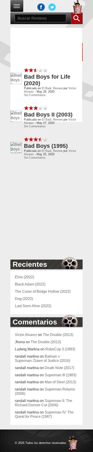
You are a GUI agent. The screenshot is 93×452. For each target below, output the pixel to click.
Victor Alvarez (26, 335)
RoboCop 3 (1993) (60, 349)
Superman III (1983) (60, 375)
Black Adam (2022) (30, 284)
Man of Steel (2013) (60, 382)
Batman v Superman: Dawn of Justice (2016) (42, 358)
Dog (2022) (24, 299)
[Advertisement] (46, 210)
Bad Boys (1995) (46, 146)
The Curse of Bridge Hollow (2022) (43, 291)
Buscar (77, 18)
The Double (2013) (58, 335)
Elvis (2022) (24, 277)
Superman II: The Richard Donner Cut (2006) (43, 403)
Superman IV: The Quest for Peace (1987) (44, 414)
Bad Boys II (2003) (48, 114)
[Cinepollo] (78, 8)
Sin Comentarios (35, 95)
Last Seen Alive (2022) (33, 306)
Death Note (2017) (59, 368)
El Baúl (46, 88)
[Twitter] (52, 7)
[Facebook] (41, 7)
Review (58, 88)
